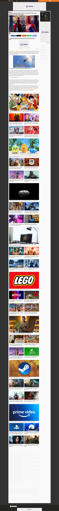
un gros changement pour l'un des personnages (30, 88)
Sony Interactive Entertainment (46, 18)
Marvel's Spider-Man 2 (47, 13)
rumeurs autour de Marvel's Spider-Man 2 (16, 51)
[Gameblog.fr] (11, 1)
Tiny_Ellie (13, 33)
